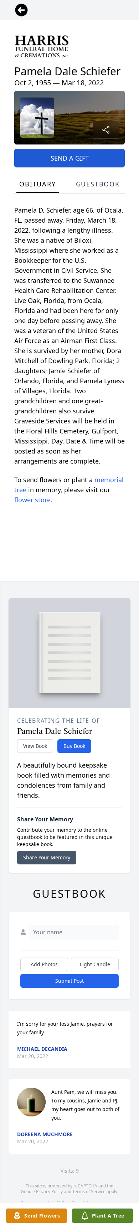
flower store (32, 499)
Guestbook (98, 184)
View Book (35, 745)
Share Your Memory (46, 857)
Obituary (37, 184)
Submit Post (69, 980)
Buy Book (74, 745)
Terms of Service (88, 1191)
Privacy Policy (49, 1191)
